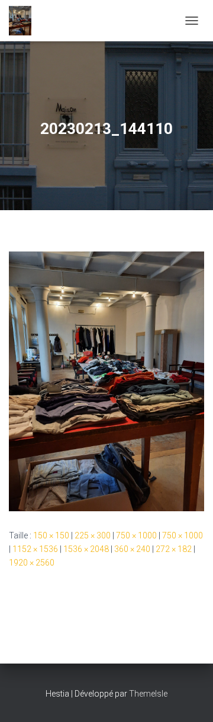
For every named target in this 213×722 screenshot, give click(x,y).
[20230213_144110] (106, 380)
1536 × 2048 (86, 549)
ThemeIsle (148, 693)
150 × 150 (51, 535)
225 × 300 (93, 535)
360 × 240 (132, 549)
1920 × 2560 (31, 562)
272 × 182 (174, 549)
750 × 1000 (136, 535)
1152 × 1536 (35, 549)
